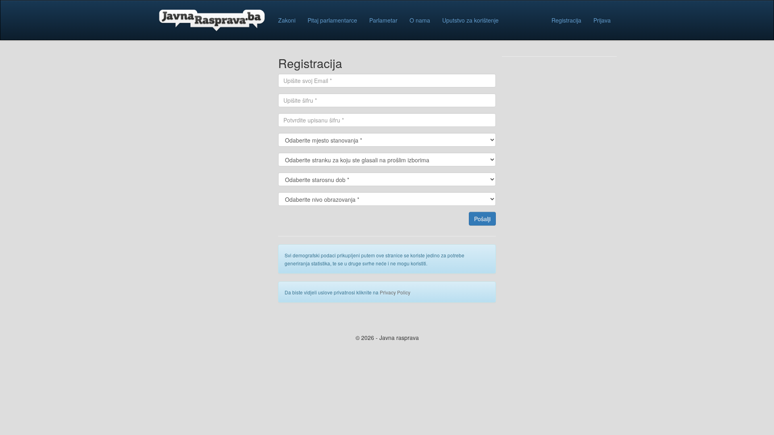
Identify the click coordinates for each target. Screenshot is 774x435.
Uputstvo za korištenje (470, 20)
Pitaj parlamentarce (332, 20)
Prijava (602, 20)
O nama (420, 20)
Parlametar (383, 20)
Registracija (566, 20)
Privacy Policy (395, 292)
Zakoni (286, 20)
